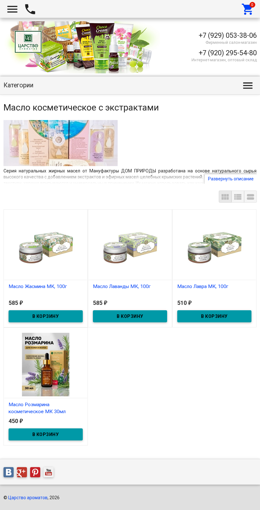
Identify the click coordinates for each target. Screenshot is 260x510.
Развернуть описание (231, 178)
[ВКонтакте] (10, 473)
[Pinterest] (36, 473)
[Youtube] (50, 473)
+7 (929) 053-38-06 (228, 35)
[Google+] (23, 473)
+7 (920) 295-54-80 (228, 53)
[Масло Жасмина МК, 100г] (46, 246)
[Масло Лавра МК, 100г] (214, 246)
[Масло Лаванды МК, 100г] (130, 246)
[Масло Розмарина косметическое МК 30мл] (46, 364)
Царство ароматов (28, 497)
